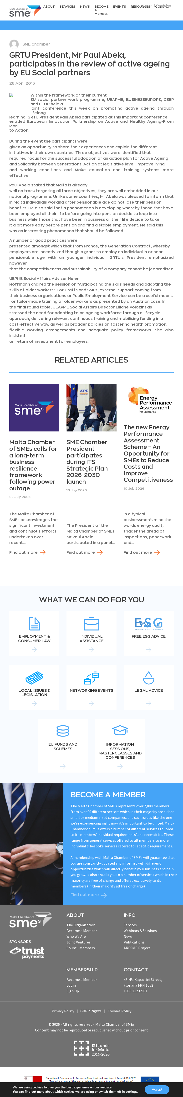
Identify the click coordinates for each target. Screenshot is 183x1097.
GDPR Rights (91, 1011)
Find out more (23, 552)
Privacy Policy (63, 1011)
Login (147, 5)
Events (119, 6)
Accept (157, 1089)
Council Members (80, 947)
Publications (134, 942)
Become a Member (101, 10)
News (85, 6)
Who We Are (76, 936)
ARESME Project (137, 947)
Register (163, 5)
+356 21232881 (135, 991)
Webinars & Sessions (140, 930)
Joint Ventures (78, 942)
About (49, 6)
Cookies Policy (119, 1011)
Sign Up (72, 991)
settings (131, 1092)
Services (67, 6)
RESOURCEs (140, 6)
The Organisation (80, 925)
